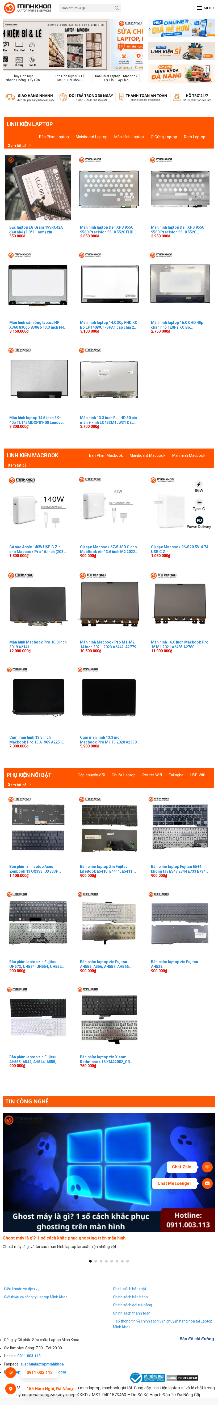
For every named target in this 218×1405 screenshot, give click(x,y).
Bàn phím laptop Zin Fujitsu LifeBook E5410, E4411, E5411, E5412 (106, 868)
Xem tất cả (17, 145)
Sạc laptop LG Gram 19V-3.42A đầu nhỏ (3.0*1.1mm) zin (36, 229)
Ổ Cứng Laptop (164, 136)
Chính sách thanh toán (131, 1313)
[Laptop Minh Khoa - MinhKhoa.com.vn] (27, 8)
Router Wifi (152, 775)
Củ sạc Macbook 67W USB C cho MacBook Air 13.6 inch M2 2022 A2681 (108, 549)
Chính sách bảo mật (129, 1289)
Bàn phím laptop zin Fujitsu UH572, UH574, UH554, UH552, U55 (36, 964)
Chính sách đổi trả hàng (132, 1305)
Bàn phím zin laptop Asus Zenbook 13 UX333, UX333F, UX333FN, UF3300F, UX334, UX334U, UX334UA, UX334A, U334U (33, 868)
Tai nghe (176, 775)
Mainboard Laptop (91, 136)
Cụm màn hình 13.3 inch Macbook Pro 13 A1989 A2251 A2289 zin (35, 739)
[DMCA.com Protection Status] (182, 1377)
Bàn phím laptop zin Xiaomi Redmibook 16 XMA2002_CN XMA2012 (105, 1059)
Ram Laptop (194, 136)
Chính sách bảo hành (130, 1297)
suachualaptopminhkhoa (42, 1364)
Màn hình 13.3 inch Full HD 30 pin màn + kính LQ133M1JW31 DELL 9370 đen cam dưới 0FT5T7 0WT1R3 (108, 420)
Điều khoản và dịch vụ (22, 1289)
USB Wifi (197, 775)
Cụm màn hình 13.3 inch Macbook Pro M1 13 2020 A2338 (108, 739)
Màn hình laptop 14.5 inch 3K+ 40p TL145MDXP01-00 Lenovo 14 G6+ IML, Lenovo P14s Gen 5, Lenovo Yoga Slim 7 (37, 420)
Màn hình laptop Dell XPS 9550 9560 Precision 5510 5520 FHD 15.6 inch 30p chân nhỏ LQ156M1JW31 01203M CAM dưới (106, 229)
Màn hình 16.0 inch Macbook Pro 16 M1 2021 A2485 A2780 (179, 644)
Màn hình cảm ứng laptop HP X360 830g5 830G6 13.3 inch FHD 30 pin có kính (37, 324)
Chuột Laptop (124, 775)
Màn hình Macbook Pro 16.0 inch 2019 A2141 (38, 644)
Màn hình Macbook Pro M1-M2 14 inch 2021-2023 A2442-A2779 (108, 644)
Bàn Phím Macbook (106, 455)
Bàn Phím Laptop (54, 136)
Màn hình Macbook (188, 455)
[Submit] (116, 8)
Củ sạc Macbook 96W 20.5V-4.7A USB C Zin (179, 549)
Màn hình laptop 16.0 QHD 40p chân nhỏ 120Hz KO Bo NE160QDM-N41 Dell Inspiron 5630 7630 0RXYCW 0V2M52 (177, 324)
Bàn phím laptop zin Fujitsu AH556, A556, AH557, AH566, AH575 (105, 964)
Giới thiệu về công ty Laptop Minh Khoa (36, 1297)
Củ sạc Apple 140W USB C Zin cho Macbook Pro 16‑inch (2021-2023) (38, 549)
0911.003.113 (29, 1356)
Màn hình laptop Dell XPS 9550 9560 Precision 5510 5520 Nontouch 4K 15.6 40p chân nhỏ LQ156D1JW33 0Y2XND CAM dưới (178, 229)
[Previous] (14, 44)
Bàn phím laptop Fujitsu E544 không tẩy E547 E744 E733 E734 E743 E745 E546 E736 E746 (178, 868)
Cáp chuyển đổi (91, 775)
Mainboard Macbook (147, 455)
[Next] (131, 44)
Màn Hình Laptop (129, 136)
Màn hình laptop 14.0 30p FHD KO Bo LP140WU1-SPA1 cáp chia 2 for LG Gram (108, 324)
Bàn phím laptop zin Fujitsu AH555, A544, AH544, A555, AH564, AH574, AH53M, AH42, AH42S (35, 1059)
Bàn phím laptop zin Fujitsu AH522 (174, 964)
